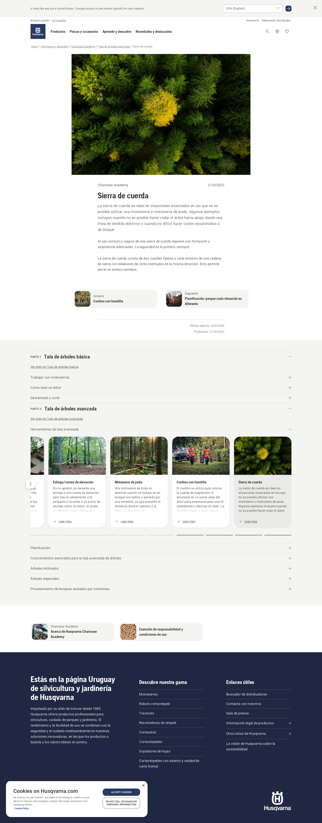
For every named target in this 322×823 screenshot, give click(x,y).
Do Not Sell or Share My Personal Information (121, 803)
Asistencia (252, 20)
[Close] (143, 785)
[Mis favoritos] (286, 31)
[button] (57, 31)
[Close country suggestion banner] (315, 8)
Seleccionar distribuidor (276, 20)
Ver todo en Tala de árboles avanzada (57, 419)
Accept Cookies (121, 792)
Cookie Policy (21, 808)
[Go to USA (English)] (288, 9)
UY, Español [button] (59, 20)
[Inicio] (38, 31)
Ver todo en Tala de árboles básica (55, 367)
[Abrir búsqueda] (267, 31)
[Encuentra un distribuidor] (277, 31)
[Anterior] (30, 483)
